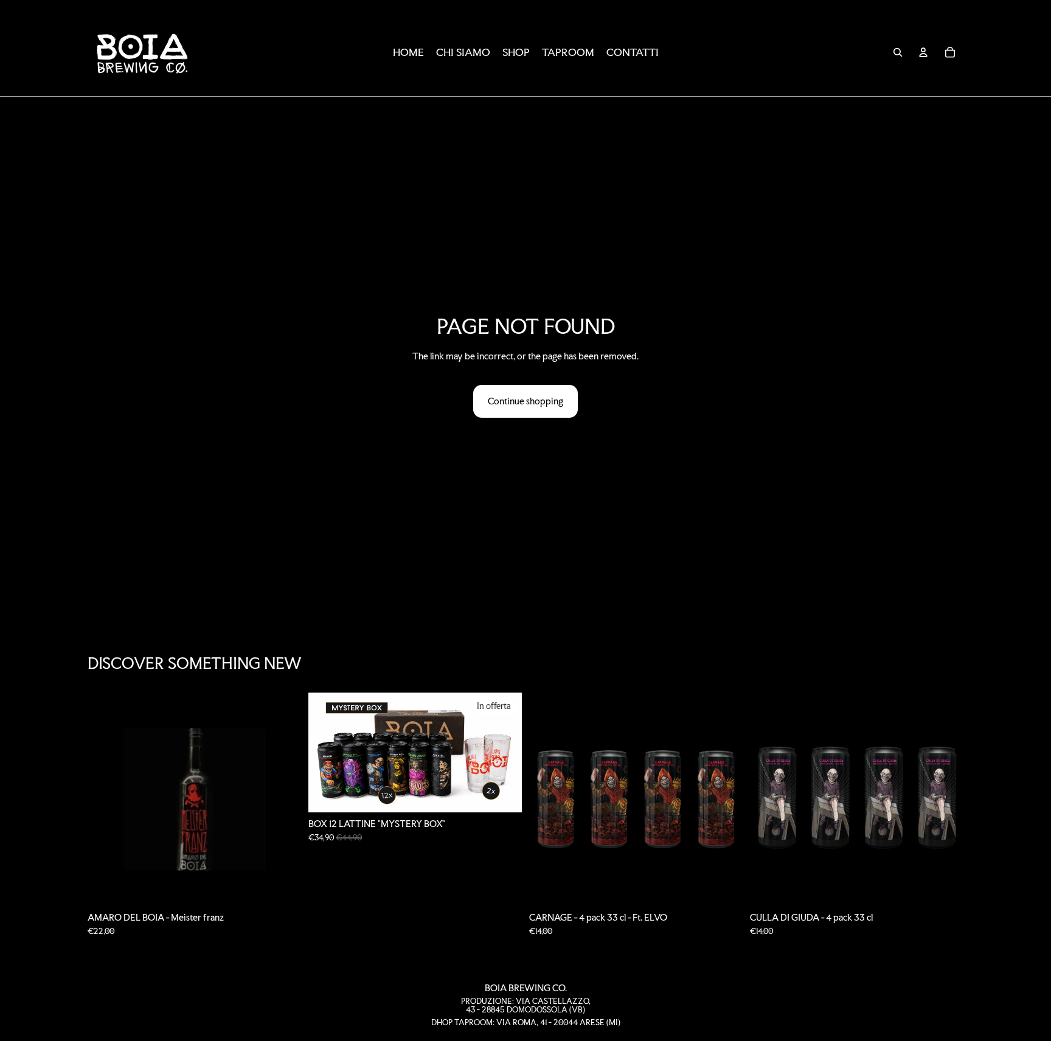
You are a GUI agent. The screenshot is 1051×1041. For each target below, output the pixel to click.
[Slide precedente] (326, 752)
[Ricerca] (897, 52)
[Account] (923, 52)
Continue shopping (525, 401)
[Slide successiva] (503, 752)
